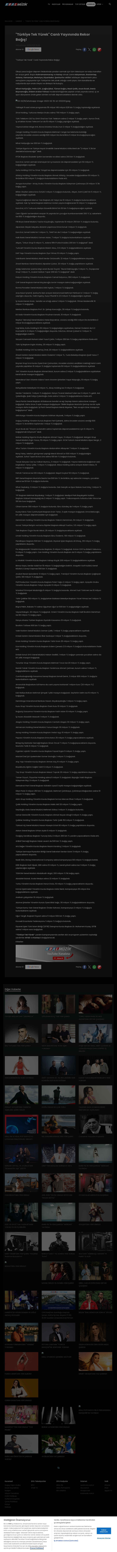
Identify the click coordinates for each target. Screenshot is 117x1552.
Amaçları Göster (104, 1538)
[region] (58, 1534)
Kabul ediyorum (104, 1531)
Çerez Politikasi (36, 1548)
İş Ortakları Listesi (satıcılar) (66, 1541)
